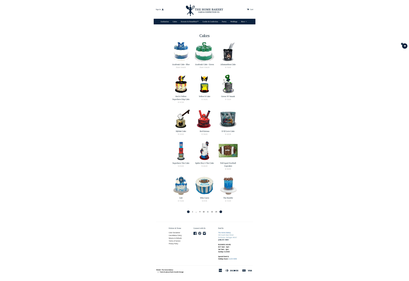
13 (216, 212)
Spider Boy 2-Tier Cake (204, 163)
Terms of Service (174, 241)
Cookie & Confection (210, 21)
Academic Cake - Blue (181, 64)
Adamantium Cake (228, 64)
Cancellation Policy (175, 235)
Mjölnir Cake (181, 131)
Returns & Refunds (175, 238)
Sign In (158, 9)
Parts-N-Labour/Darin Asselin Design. (172, 272)
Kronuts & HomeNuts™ (190, 21)
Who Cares (204, 198)
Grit (181, 198)
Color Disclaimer (174, 233)
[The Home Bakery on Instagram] (204, 234)
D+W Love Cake (228, 131)
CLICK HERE (233, 259)
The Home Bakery (167, 270)
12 (212, 212)
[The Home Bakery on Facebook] (195, 234)
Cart (251, 9)
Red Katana (204, 131)
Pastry (224, 21)
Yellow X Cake (204, 96)
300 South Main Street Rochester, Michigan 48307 (227, 235)
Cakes (175, 21)
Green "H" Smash (228, 96)
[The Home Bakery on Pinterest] (199, 234)
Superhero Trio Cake (181, 163)
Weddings (233, 21)
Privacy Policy (173, 244)
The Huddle (228, 198)
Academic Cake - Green (204, 64)
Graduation (165, 21)
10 (203, 212)
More (243, 21)
